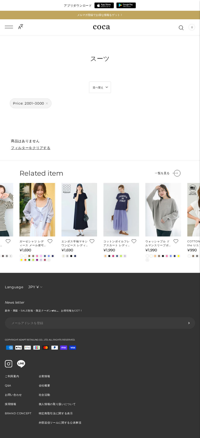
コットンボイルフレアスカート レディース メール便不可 (116, 243)
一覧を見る (162, 173)
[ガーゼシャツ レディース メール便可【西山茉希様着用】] (37, 209)
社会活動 (44, 394)
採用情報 (10, 404)
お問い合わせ (13, 394)
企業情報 (44, 376)
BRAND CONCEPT (18, 413)
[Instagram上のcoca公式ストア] (8, 366)
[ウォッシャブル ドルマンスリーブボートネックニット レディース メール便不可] (163, 209)
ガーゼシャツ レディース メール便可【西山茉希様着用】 (33, 243)
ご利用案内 (12, 376)
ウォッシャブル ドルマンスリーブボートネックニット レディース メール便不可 (158, 243)
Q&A (8, 385)
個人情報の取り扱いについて (57, 404)
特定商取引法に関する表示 (56, 413)
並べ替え (98, 87)
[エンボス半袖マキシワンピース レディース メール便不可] (79, 209)
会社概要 (44, 385)
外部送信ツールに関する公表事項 (60, 422)
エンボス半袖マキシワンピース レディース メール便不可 (74, 243)
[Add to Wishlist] (7, 241)
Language (14, 287)
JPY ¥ (33, 287)
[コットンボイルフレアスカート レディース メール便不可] (121, 209)
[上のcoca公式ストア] (21, 366)
